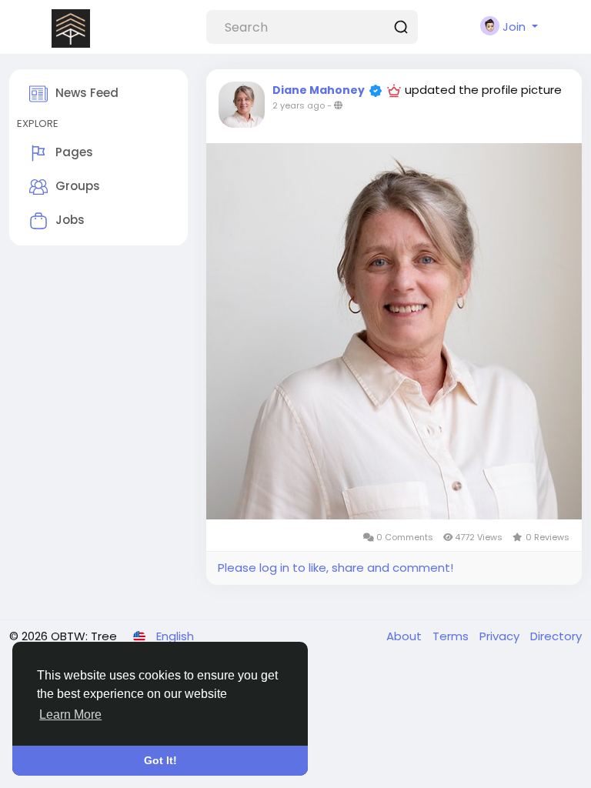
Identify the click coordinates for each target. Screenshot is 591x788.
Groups (77, 186)
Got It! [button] (160, 760)
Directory (556, 636)
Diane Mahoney (318, 90)
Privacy (501, 636)
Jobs (70, 220)
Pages (74, 152)
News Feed (87, 93)
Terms (452, 636)
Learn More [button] (70, 714)
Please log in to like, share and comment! (335, 567)
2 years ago (298, 105)
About (405, 636)
